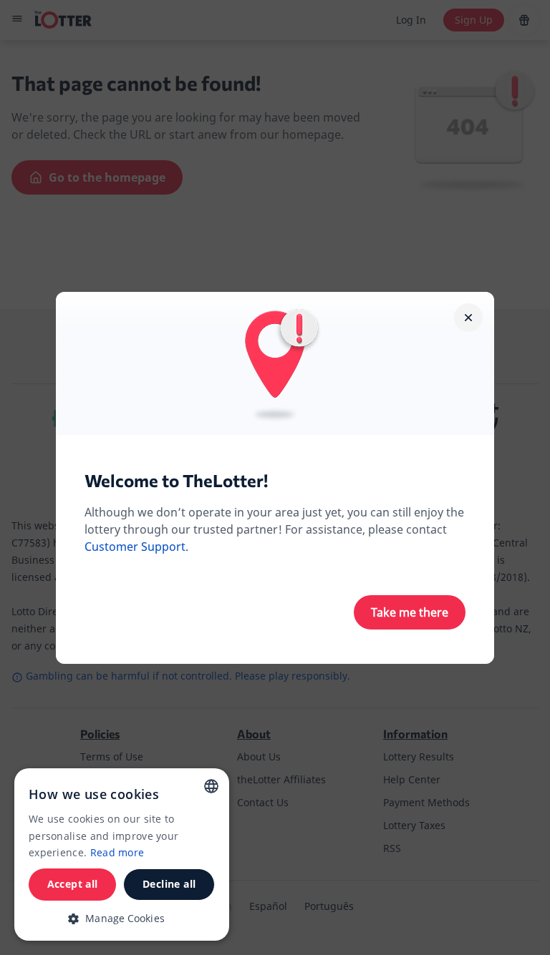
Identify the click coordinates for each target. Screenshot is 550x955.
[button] (122, 918)
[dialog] (121, 854)
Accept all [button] (72, 884)
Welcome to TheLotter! (176, 480)
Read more (117, 852)
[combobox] (211, 786)
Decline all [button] (169, 884)
